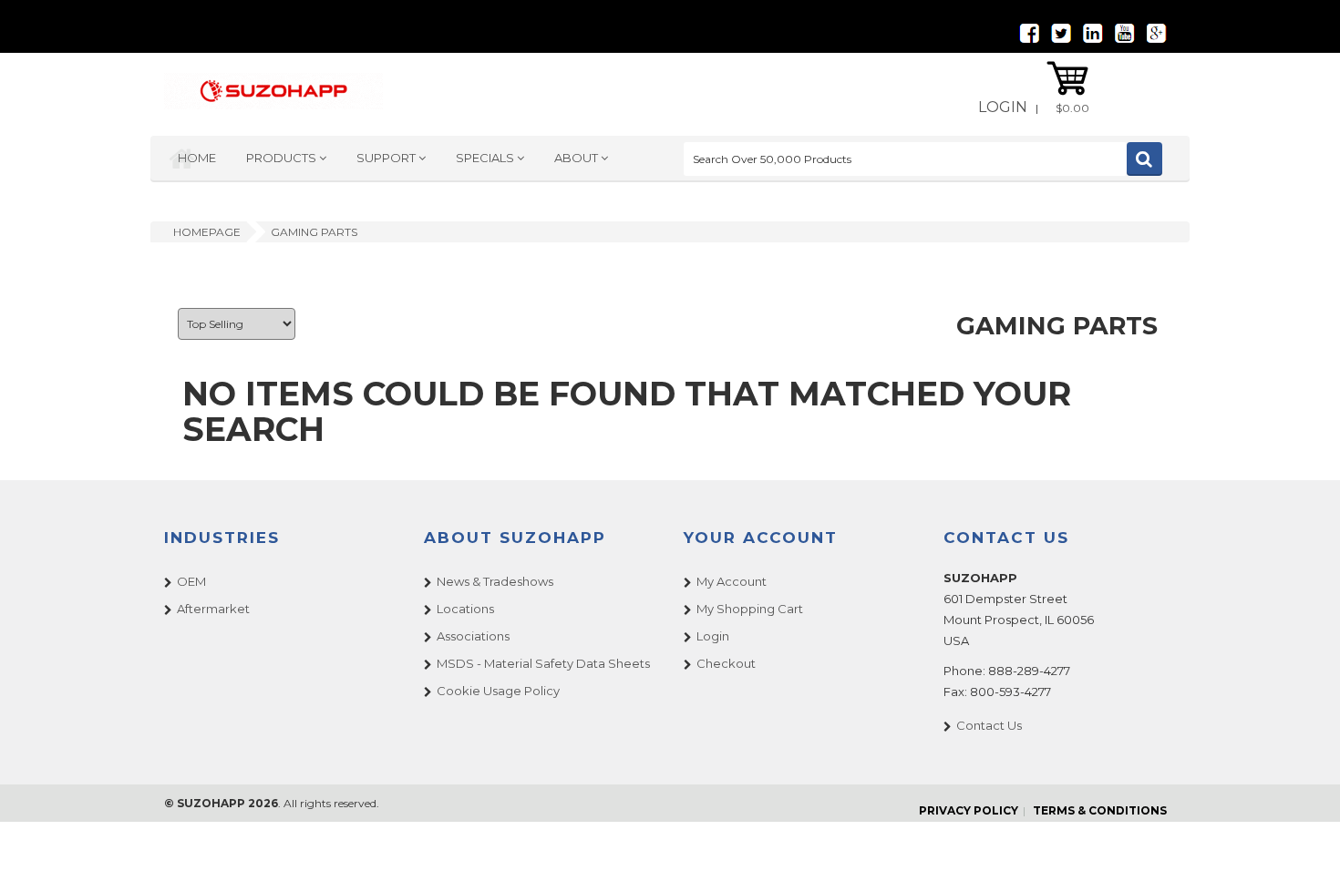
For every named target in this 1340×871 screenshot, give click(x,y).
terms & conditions (1100, 810)
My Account (731, 581)
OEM (191, 581)
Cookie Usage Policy (498, 690)
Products (282, 157)
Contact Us (989, 725)
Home (197, 157)
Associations (473, 636)
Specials (486, 157)
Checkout (726, 663)
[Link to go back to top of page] (1303, 834)
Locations (465, 608)
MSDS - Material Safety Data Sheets (543, 663)
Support (387, 157)
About (577, 157)
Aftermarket (213, 608)
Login (1002, 107)
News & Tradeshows (495, 581)
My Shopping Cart (749, 608)
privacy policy (968, 810)
